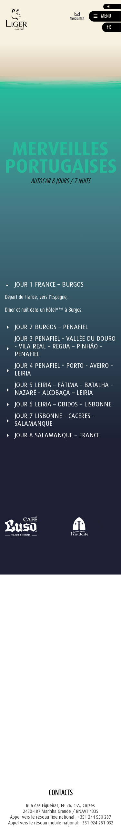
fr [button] (109, 27)
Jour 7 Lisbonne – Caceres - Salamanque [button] (55, 419)
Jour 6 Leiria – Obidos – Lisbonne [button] (63, 404)
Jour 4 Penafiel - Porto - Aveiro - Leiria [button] (64, 369)
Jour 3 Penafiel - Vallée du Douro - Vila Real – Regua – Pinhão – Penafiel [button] (65, 346)
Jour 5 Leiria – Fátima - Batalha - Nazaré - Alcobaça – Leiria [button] (64, 388)
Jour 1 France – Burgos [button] (49, 284)
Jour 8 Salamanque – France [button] (57, 435)
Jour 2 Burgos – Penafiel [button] (51, 327)
